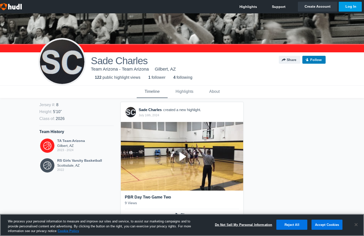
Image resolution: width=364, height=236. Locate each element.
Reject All (292, 224)
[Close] (356, 224)
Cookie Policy (68, 231)
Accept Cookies (327, 224)
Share (291, 60)
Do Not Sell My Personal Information (243, 224)
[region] (182, 225)
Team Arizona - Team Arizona (120, 69)
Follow (316, 60)
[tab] (152, 92)
